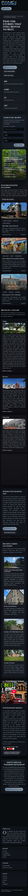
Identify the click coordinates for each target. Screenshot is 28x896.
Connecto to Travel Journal (11, 753)
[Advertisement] (14, 469)
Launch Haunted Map (9, 528)
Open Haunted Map (9, 71)
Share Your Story (8, 75)
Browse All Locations (8, 199)
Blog (4, 882)
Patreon (5, 876)
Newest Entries (6, 855)
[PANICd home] (9, 3)
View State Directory (9, 532)
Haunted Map (6, 865)
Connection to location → (10, 176)
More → (8, 232)
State (5, 132)
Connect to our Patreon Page (14, 789)
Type (5, 138)
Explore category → (8, 371)
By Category (6, 853)
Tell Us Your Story (7, 867)
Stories (4, 857)
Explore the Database (10, 67)
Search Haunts (6, 8)
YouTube (5, 878)
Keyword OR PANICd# (9, 126)
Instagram (5, 884)
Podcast (5, 880)
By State (5, 851)
